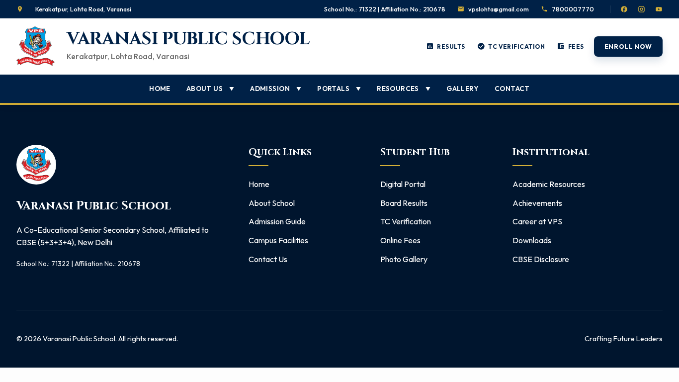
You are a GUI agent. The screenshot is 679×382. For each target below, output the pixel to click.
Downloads (531, 240)
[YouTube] (659, 9)
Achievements (537, 203)
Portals (339, 88)
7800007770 (573, 9)
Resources (403, 88)
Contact (512, 88)
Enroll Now (628, 46)
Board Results (403, 203)
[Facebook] (624, 9)
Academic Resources (548, 184)
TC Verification (405, 221)
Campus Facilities (278, 240)
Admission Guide (277, 221)
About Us (210, 88)
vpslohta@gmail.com (498, 9)
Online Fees (400, 240)
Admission (275, 88)
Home (159, 88)
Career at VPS (537, 221)
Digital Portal (402, 184)
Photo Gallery (403, 259)
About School (272, 203)
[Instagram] (641, 9)
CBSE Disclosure (540, 259)
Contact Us (268, 259)
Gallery (462, 88)
